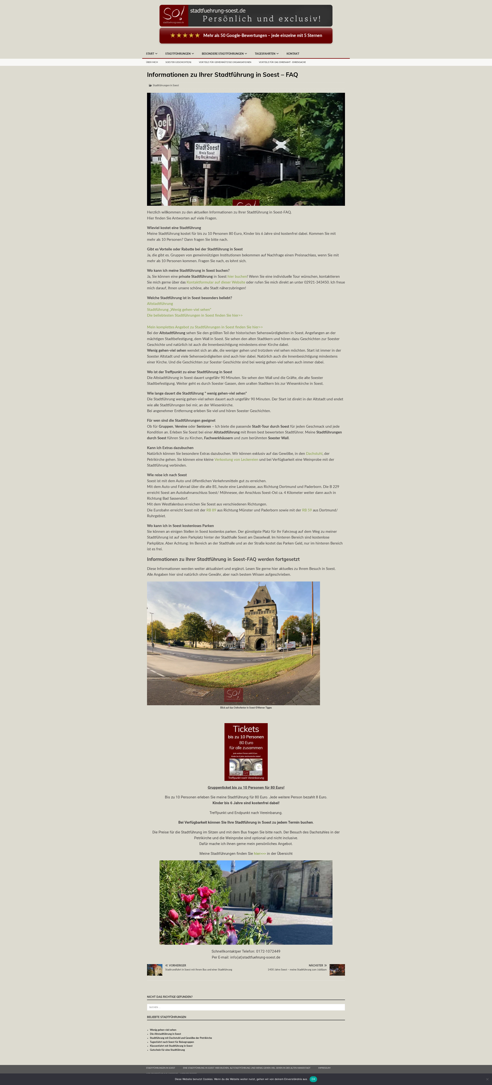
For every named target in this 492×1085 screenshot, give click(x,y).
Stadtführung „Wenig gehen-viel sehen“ (179, 310)
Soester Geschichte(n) (178, 62)
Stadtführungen (178, 54)
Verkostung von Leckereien (236, 460)
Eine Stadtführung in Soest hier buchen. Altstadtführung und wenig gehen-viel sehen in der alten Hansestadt (247, 1068)
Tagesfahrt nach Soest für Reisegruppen (172, 1042)
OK (313, 1079)
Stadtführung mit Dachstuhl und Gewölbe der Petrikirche (181, 1038)
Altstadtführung (160, 304)
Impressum (324, 1068)
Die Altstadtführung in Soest (165, 1034)
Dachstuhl (313, 454)
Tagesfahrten (265, 54)
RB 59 (307, 510)
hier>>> (260, 853)
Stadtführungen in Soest (166, 85)
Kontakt (293, 54)
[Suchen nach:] (246, 1007)
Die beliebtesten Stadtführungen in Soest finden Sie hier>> (195, 315)
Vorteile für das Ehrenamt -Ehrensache (282, 62)
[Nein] (487, 1079)
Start (150, 54)
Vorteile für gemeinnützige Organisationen (225, 62)
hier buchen (237, 277)
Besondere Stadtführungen (223, 54)
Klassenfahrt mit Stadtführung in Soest (171, 1046)
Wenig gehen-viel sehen (163, 1030)
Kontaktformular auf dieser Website (216, 282)
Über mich (152, 62)
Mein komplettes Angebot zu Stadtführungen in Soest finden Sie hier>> (205, 327)
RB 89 (211, 510)
